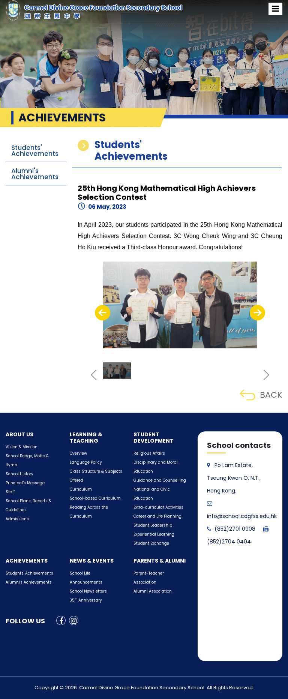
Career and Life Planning (158, 516)
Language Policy (86, 462)
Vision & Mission (22, 447)
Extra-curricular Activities (158, 507)
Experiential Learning (154, 534)
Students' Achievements (34, 150)
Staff (10, 492)
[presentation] (102, 312)
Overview (78, 453)
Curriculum (81, 489)
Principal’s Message (25, 483)
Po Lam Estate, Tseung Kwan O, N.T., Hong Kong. (234, 477)
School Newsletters (88, 591)
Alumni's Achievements (34, 173)
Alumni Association (153, 591)
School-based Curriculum (95, 498)
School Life (80, 573)
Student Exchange (151, 543)
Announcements (86, 582)
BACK (271, 395)
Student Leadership (153, 525)
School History (19, 474)
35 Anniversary (86, 600)
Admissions (17, 519)
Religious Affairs (149, 453)
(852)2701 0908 (234, 529)
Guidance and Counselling (160, 480)
